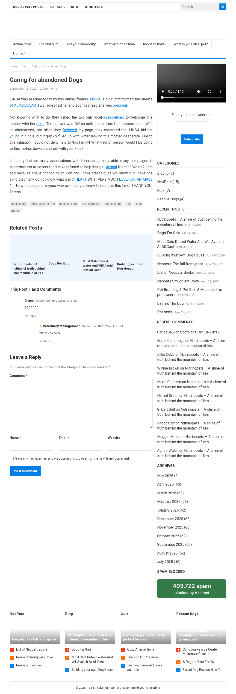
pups (40, 124)
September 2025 (170, 544)
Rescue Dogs (168, 199)
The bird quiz (48, 44)
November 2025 (170, 527)
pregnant (120, 105)
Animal (111, 167)
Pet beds (164, 312)
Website (114, 438)
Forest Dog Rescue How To (202, 669)
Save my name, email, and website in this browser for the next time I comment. (72, 458)
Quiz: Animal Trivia (140, 649)
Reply (32, 316)
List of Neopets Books (175, 272)
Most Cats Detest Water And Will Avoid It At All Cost (98, 265)
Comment (18, 376)
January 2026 (168, 510)
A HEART (79, 179)
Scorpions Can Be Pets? (199, 332)
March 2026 (166, 493)
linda (139, 203)
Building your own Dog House (181, 255)
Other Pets (94, 7)
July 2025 (165, 562)
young (14, 136)
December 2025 (170, 519)
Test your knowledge (81, 44)
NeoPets (164, 182)
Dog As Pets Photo (28, 7)
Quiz (161, 190)
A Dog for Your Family (198, 662)
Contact (19, 53)
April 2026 (165, 484)
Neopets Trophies (29, 665)
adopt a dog (18, 203)
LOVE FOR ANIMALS (136, 179)
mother (16, 210)
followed (70, 130)
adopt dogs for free (43, 203)
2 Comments (48, 88)
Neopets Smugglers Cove (178, 281)
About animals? (154, 44)
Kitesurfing (153, 687)
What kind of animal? (120, 44)
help (128, 203)
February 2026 (168, 501)
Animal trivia (22, 44)
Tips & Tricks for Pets (100, 687)
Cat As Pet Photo (64, 7)
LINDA (95, 99)
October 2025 (168, 536)
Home (13, 66)
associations (113, 117)
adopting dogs (68, 203)
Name (15, 438)
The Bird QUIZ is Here (142, 657)
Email (64, 438)
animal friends (91, 203)
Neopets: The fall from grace (180, 264)
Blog (24, 66)
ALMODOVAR (25, 105)
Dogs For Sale (59, 263)
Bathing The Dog (170, 303)
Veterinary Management (61, 326)
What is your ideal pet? (191, 44)
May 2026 (165, 476)
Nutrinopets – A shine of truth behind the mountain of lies (29, 268)
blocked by (197, 590)
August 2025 (167, 553)
